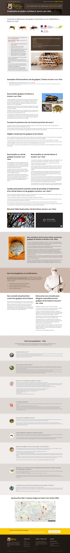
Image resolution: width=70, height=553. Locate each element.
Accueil (28, 6)
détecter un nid (27, 353)
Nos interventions (27, 544)
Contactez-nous (54, 531)
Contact (59, 6)
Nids (39, 6)
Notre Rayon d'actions (53, 6)
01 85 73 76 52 (59, 1)
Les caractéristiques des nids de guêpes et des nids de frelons (46, 459)
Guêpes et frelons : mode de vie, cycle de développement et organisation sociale (43, 438)
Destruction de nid (44, 6)
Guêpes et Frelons (33, 6)
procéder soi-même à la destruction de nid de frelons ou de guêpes (35, 372)
